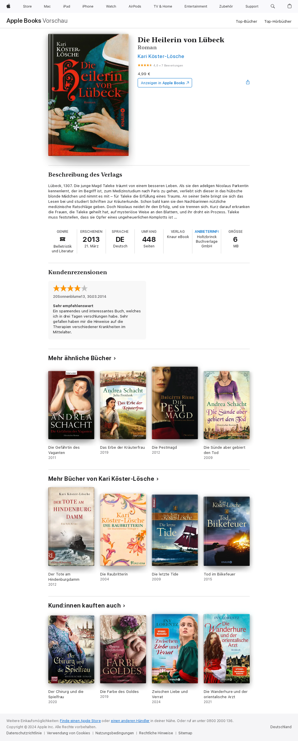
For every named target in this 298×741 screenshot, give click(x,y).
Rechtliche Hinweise (156, 733)
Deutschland (281, 727)
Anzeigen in (163, 83)
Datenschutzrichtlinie (24, 733)
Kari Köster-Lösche (161, 56)
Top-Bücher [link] (246, 21)
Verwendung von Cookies (68, 733)
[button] (272, 6)
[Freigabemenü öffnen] (248, 82)
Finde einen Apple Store (80, 721)
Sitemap (185, 733)
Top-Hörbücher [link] (278, 21)
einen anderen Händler (130, 721)
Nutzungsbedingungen (114, 733)
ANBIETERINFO (207, 232)
